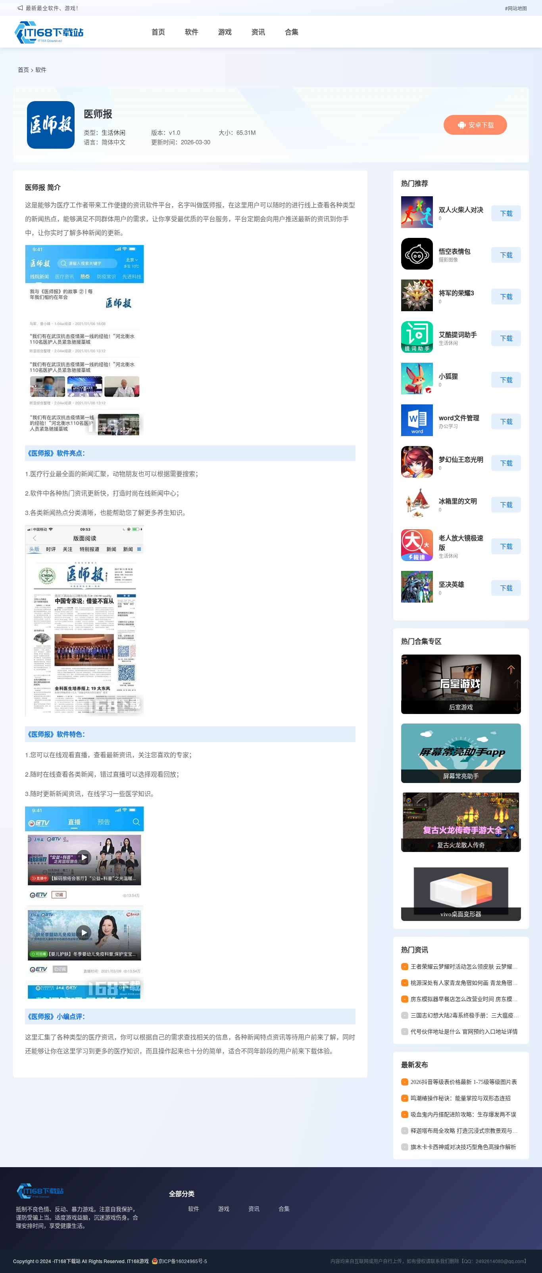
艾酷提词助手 (458, 334)
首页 (158, 31)
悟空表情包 (455, 251)
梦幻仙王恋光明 (461, 459)
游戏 (225, 31)
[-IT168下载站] (49, 33)
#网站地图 (516, 8)
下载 (506, 213)
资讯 (258, 31)
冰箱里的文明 (458, 500)
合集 (291, 31)
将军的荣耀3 (456, 292)
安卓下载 (481, 124)
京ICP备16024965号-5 (182, 1261)
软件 (191, 31)
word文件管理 (459, 417)
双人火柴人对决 (461, 209)
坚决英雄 (451, 584)
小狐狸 (448, 376)
